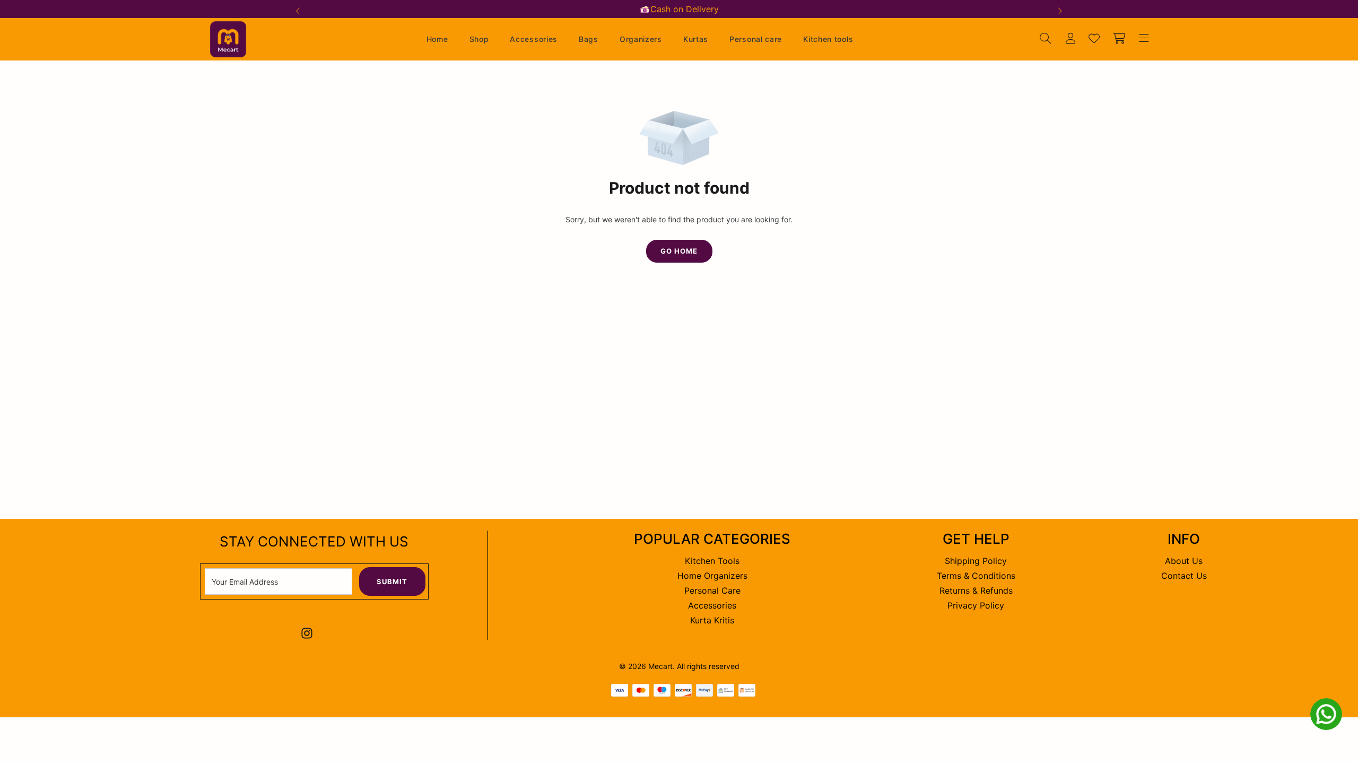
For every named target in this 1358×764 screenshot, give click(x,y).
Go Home (679, 251)
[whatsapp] (1326, 714)
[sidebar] (1142, 39)
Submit (392, 581)
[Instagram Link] (307, 633)
